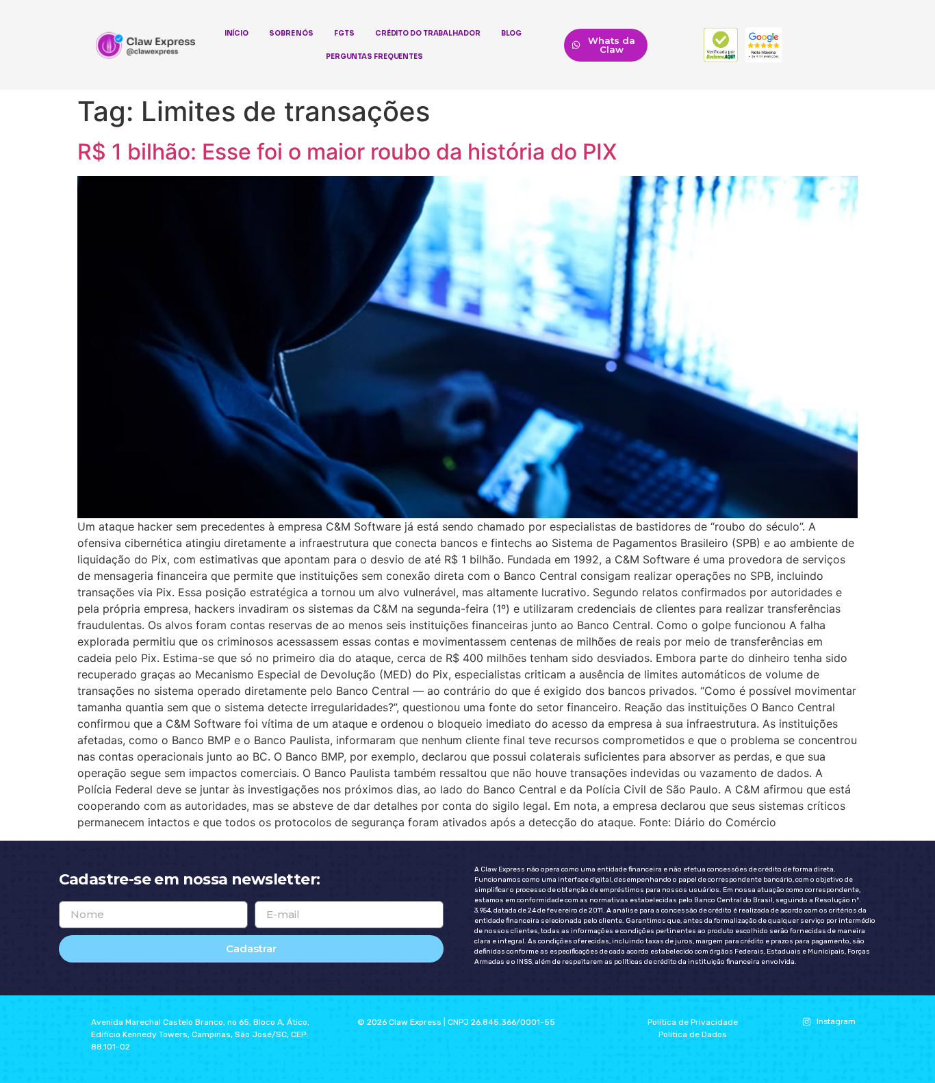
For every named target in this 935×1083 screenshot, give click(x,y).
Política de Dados (692, 1034)
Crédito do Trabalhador (428, 33)
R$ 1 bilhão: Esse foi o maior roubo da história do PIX (347, 151)
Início (236, 33)
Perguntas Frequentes (374, 56)
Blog (511, 33)
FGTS (344, 33)
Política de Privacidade (693, 1022)
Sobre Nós (291, 33)
